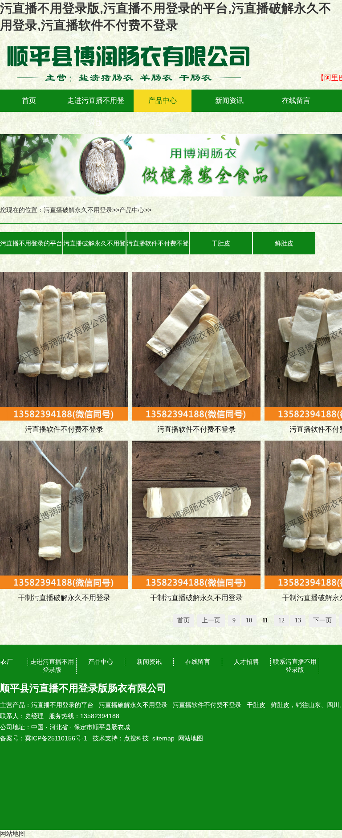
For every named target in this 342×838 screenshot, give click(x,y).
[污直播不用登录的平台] (133, 40)
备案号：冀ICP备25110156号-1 (43, 738)
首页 (29, 100)
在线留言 (296, 100)
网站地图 (190, 738)
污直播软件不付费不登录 (157, 247)
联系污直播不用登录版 (295, 665)
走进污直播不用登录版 (95, 112)
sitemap (163, 738)
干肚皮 (221, 243)
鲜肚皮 (284, 243)
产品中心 (162, 100)
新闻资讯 (229, 100)
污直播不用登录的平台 (31, 243)
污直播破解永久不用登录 (78, 209)
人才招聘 (246, 661)
